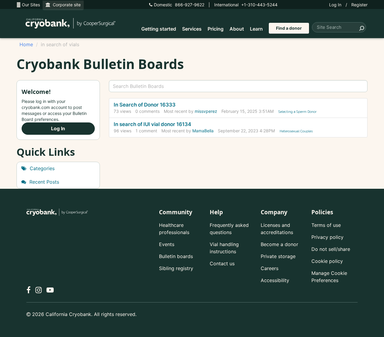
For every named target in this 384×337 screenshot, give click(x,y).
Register (359, 4)
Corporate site (65, 4)
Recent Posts (43, 182)
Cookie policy (327, 261)
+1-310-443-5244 (246, 4)
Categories (41, 168)
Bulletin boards (176, 256)
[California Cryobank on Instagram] (38, 290)
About (237, 29)
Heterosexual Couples (296, 131)
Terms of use (326, 225)
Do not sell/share (330, 249)
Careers (269, 268)
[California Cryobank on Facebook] (28, 290)
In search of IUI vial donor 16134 (152, 124)
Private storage (278, 256)
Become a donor (279, 244)
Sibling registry (176, 268)
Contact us (222, 263)
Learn (256, 29)
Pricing (216, 29)
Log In (335, 4)
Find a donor (289, 28)
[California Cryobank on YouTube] (50, 290)
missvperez (206, 111)
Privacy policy (327, 237)
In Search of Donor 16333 (145, 105)
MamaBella (203, 130)
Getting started (158, 29)
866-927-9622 (179, 4)
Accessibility (275, 280)
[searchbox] (238, 86)
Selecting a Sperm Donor (297, 111)
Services (192, 29)
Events (166, 244)
